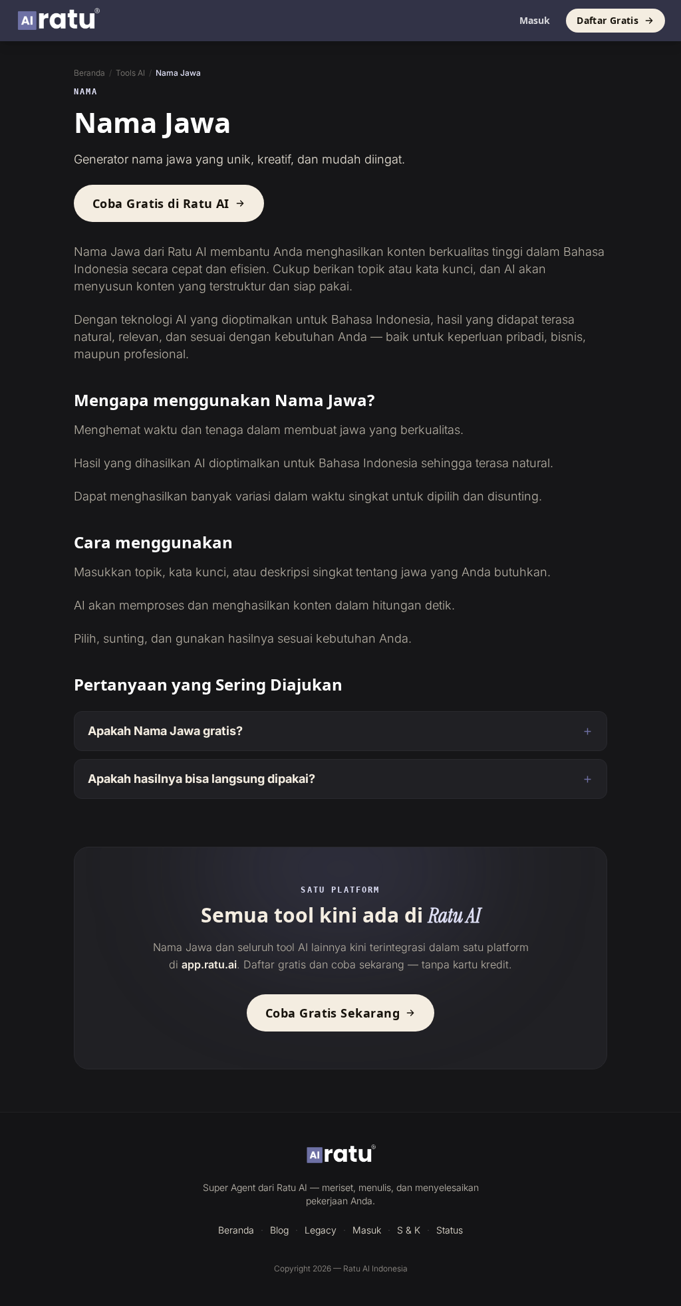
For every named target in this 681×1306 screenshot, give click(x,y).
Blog (279, 1230)
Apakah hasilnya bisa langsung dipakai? (201, 779)
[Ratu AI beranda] (340, 1155)
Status (449, 1230)
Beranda (89, 73)
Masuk (534, 20)
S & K (408, 1230)
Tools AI (130, 73)
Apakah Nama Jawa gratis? (165, 731)
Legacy (321, 1230)
